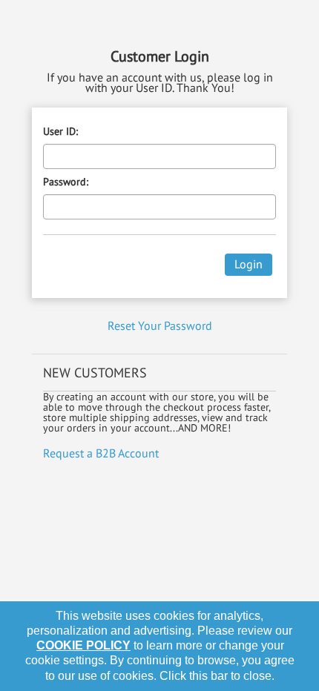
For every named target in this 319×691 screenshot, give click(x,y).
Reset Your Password (160, 325)
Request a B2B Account (101, 453)
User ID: (60, 131)
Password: (65, 181)
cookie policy (83, 645)
